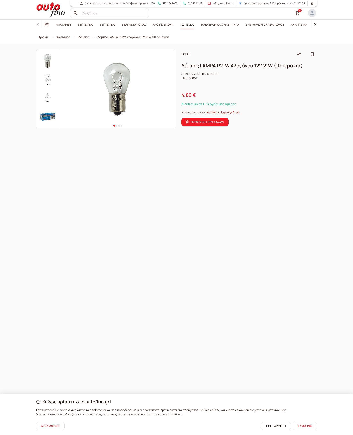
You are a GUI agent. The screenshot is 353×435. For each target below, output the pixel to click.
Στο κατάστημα (193, 112)
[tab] (46, 24)
